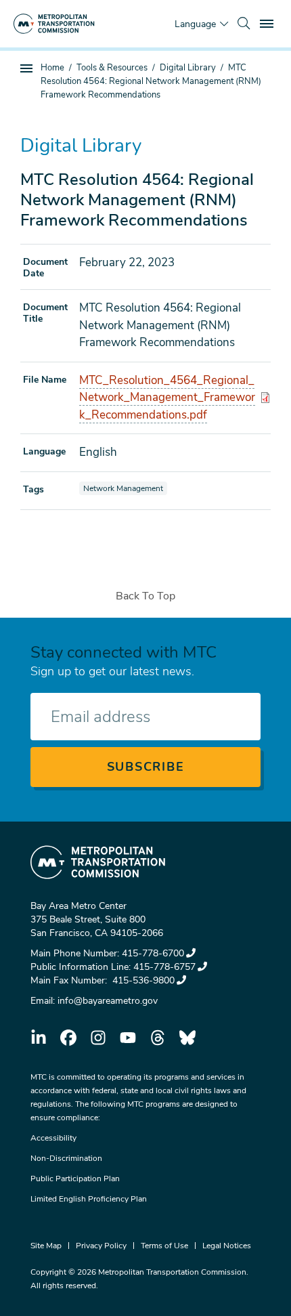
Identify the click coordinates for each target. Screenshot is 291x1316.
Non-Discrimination (66, 1158)
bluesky (187, 1038)
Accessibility (53, 1137)
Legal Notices (226, 1245)
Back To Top (145, 596)
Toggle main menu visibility (268, 23)
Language (195, 24)
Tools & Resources (112, 68)
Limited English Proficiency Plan (88, 1198)
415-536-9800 (142, 980)
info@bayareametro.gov (108, 1000)
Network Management (125, 488)
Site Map (46, 1245)
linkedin (38, 1038)
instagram (98, 1038)
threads (158, 1038)
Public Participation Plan (75, 1178)
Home (52, 68)
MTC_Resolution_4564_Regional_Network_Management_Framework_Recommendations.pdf (167, 398)
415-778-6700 (153, 953)
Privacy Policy (101, 1245)
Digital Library (188, 68)
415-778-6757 (164, 966)
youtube (128, 1038)
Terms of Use (164, 1245)
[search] (243, 24)
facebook (68, 1038)
